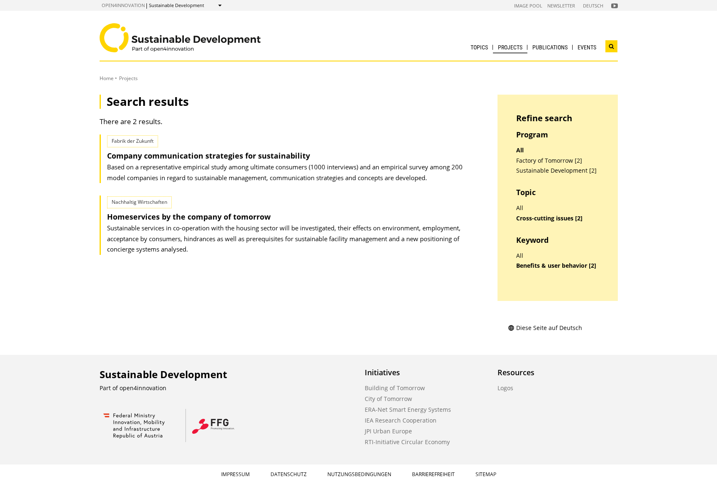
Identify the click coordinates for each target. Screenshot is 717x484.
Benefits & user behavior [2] (556, 265)
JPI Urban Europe (388, 431)
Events (587, 47)
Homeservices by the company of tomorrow (189, 217)
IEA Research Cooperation (401, 420)
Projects (510, 47)
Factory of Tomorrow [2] (549, 160)
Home (107, 78)
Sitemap (486, 474)
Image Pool (528, 5)
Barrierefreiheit (433, 474)
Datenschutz (289, 474)
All (520, 150)
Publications (550, 47)
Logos (505, 388)
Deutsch (593, 5)
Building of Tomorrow (395, 388)
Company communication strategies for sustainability (208, 156)
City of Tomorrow (388, 399)
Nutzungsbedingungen (359, 474)
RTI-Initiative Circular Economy (407, 442)
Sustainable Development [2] (556, 170)
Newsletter (561, 5)
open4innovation (123, 5)
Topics (479, 47)
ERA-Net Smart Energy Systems (408, 409)
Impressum (235, 474)
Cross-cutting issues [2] (549, 218)
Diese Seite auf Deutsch (549, 328)
